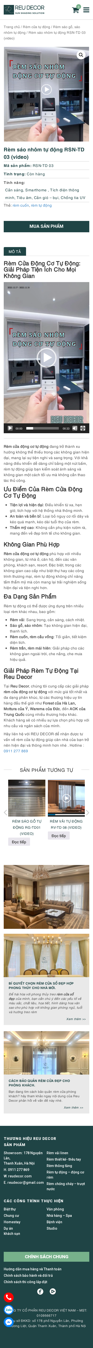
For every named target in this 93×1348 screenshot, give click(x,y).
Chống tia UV (73, 197)
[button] (81, 55)
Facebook (40, 1291)
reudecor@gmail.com (25, 1183)
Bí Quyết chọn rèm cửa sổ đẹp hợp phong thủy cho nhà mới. (41, 985)
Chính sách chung (46, 1256)
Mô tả (15, 251)
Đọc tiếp (19, 841)
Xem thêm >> (76, 1019)
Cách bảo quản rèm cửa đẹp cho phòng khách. (39, 1082)
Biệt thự (10, 1209)
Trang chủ (12, 26)
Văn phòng (55, 1209)
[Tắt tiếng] (74, 428)
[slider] (42, 428)
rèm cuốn (21, 204)
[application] (46, 357)
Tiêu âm (24, 197)
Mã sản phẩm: (17, 165)
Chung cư (11, 1216)
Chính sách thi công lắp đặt (25, 1282)
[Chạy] (10, 428)
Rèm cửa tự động (36, 26)
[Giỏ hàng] (75, 10)
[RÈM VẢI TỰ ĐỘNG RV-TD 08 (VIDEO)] (66, 798)
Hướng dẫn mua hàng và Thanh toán (33, 1269)
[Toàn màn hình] (82, 428)
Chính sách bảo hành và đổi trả (28, 1275)
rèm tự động (41, 204)
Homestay (12, 1222)
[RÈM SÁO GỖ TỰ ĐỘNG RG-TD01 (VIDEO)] (26, 798)
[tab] (15, 251)
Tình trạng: (15, 173)
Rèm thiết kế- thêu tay (64, 1159)
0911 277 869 (16, 750)
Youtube (52, 1291)
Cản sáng (14, 189)
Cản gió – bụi (46, 197)
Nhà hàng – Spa (59, 1216)
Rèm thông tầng (59, 1166)
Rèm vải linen (57, 1153)
